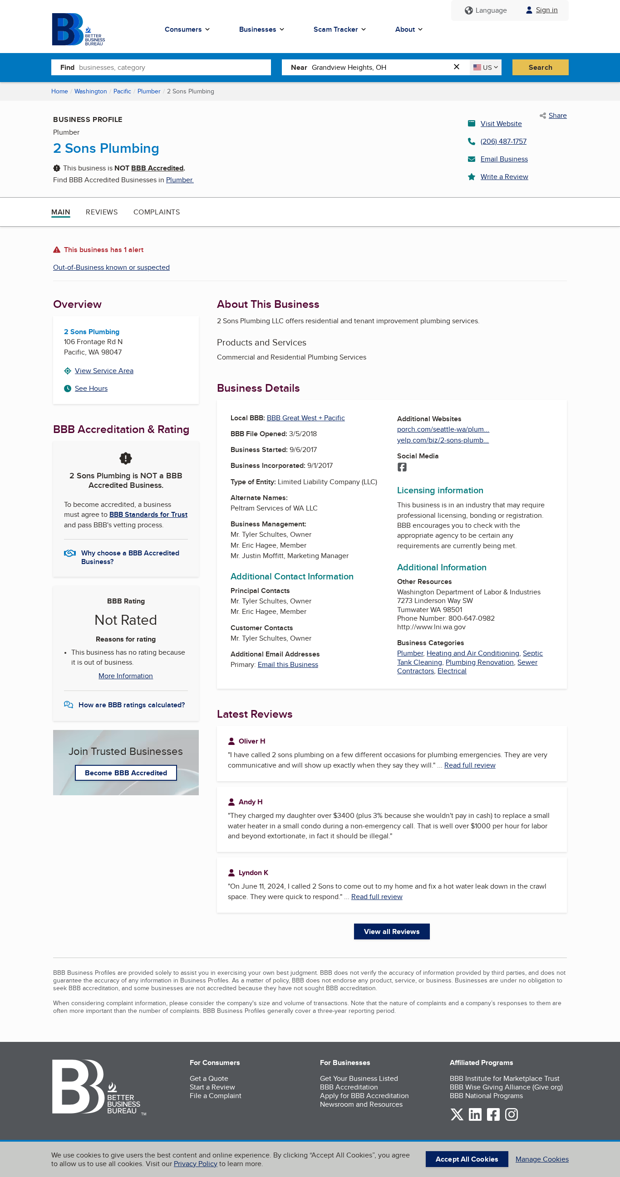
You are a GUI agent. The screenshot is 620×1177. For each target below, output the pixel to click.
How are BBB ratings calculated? (132, 705)
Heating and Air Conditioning (473, 653)
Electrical (452, 671)
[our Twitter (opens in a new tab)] (457, 1119)
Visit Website (501, 123)
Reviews (102, 212)
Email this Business (288, 664)
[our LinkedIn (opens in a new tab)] (475, 1119)
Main (60, 212)
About (405, 29)
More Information (125, 676)
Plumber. (180, 180)
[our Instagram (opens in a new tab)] (511, 1119)
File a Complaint (215, 1095)
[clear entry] (459, 67)
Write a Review (504, 176)
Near (299, 67)
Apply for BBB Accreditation (364, 1095)
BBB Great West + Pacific (306, 418)
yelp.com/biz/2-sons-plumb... (443, 440)
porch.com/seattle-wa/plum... (443, 429)
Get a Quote (209, 1078)
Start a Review (212, 1087)
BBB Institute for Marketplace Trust (505, 1078)
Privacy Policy (195, 1163)
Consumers (183, 29)
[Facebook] (402, 468)
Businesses (257, 29)
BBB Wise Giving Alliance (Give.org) (506, 1087)
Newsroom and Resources (361, 1104)
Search (540, 67)
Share (558, 115)
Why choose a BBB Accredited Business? (130, 557)
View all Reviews (392, 931)
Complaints (156, 212)
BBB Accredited (157, 168)
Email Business (504, 159)
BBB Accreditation (349, 1087)
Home (59, 91)
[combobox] (175, 67)
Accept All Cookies (467, 1159)
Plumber (149, 91)
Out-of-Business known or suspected (111, 267)
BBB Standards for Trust (148, 514)
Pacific (122, 91)
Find (67, 67)
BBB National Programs (486, 1095)
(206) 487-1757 (504, 141)
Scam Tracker (336, 29)
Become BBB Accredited (126, 773)
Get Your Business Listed (359, 1078)
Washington (90, 91)
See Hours (91, 388)
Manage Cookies (542, 1159)
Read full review (470, 765)
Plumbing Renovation (480, 662)
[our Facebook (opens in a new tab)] (493, 1119)
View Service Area (104, 370)
